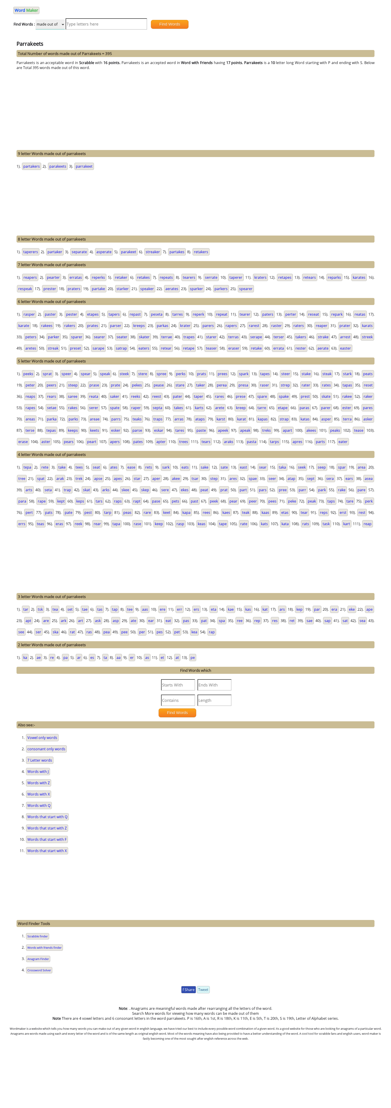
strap (284, 419)
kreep (241, 407)
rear (97, 523)
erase (23, 441)
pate (68, 512)
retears (309, 277)
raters (298, 325)
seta (48, 489)
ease (131, 467)
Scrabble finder (37, 936)
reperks (98, 277)
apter (161, 441)
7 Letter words (39, 760)
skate (326, 396)
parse (137, 430)
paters (267, 314)
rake (342, 489)
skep (145, 489)
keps (80, 501)
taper (198, 396)
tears (206, 441)
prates (92, 325)
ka (25, 657)
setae (51, 407)
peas (127, 512)
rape (42, 501)
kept (61, 501)
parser (115, 325)
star (137, 478)
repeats (166, 277)
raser (264, 385)
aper (156, 478)
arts (29, 489)
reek (78, 523)
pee (124, 631)
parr (302, 489)
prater (344, 325)
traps (157, 419)
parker (53, 336)
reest (156, 396)
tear (304, 512)
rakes (72, 407)
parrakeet (84, 166)
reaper (321, 325)
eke (352, 609)
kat (265, 609)
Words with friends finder (44, 948)
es (92, 657)
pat (204, 620)
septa (157, 407)
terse (30, 430)
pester (71, 314)
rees (206, 512)
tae (85, 609)
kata (285, 523)
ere (162, 609)
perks (181, 373)
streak (53, 348)
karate (23, 325)
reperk (198, 314)
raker (368, 396)
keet (166, 512)
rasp (180, 523)
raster (276, 325)
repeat (221, 314)
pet (177, 631)
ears (349, 478)
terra (347, 419)
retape (188, 348)
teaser (211, 348)
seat (96, 467)
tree (21, 478)
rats (305, 523)
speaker (147, 288)
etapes (93, 314)
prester (49, 288)
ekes (184, 489)
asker (368, 419)
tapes (265, 373)
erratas (75, 277)
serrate (211, 277)
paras (304, 407)
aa (119, 657)
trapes (189, 336)
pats (48, 512)
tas (100, 609)
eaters (143, 348)
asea (369, 478)
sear (263, 467)
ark (63, 620)
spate (114, 407)
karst (221, 419)
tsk (40, 609)
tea (55, 609)
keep (159, 523)
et (162, 657)
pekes (137, 385)
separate (79, 251)
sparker (196, 288)
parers (208, 325)
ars (282, 609)
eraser (233, 348)
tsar (195, 478)
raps (118, 501)
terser (279, 336)
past (194, 501)
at (177, 657)
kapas (263, 419)
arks (106, 489)
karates (359, 277)
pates (138, 441)
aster (45, 441)
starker (123, 288)
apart (287, 430)
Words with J (38, 771)
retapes (284, 277)
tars (99, 501)
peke (292, 501)
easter (345, 348)
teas (40, 523)
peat (204, 489)
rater (306, 385)
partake (98, 288)
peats (368, 373)
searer (99, 336)
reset (368, 385)
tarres (177, 314)
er (132, 657)
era (334, 609)
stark (347, 373)
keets (94, 430)
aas (145, 609)
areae (95, 419)
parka (52, 419)
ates (113, 467)
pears (69, 441)
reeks (135, 396)
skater (144, 336)
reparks (334, 277)
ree (240, 620)
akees (311, 430)
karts (199, 407)
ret (292, 620)
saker (114, 396)
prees (222, 373)
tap (115, 609)
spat (41, 478)
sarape (98, 348)
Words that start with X (47, 850)
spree (161, 373)
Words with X (38, 794)
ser (38, 631)
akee (176, 478)
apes (118, 478)
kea (194, 631)
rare (147, 512)
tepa (27, 467)
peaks (335, 430)
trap (67, 489)
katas (305, 419)
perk (369, 501)
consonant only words (46, 748)
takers (301, 336)
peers (51, 385)
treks (266, 430)
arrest (345, 336)
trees (183, 441)
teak (245, 512)
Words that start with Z (47, 828)
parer (326, 407)
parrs (116, 419)
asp (116, 620)
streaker (153, 251)
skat (86, 489)
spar (342, 467)
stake (306, 373)
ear (151, 620)
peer (253, 501)
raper (136, 407)
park (322, 489)
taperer (235, 277)
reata (93, 396)
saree (72, 396)
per (142, 631)
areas (30, 419)
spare (262, 396)
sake (204, 467)
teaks (137, 419)
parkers (221, 288)
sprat (47, 373)
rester (301, 348)
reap (368, 523)
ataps (200, 419)
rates (326, 385)
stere (142, 373)
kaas (265, 512)
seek (302, 467)
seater (122, 336)
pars (263, 489)
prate (115, 385)
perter (290, 314)
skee (125, 489)
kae (231, 609)
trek (79, 478)
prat (224, 489)
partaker (55, 251)
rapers (231, 325)
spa (222, 620)
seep (322, 467)
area (361, 467)
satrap (121, 348)
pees (272, 501)
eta (213, 609)
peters (30, 336)
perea (222, 385)
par (317, 609)
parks (73, 419)
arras (179, 419)
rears (51, 396)
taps (331, 501)
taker (200, 385)
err (179, 609)
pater (177, 396)
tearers (189, 277)
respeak (25, 288)
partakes (176, 251)
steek (124, 373)
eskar (158, 430)
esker (115, 430)
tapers (114, 314)
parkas (162, 325)
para (22, 501)
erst (343, 512)
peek (214, 501)
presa (243, 385)
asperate (104, 251)
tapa (116, 523)
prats (201, 373)
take (62, 467)
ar (79, 657)
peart (91, 441)
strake (323, 336)
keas (201, 523)
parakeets (57, 166)
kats (264, 523)
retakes (143, 277)
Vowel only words (42, 737)
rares (219, 396)
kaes (226, 512)
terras (233, 336)
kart (346, 523)
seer (272, 478)
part (243, 489)
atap (291, 478)
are (46, 620)
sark (165, 467)
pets (175, 501)
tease (358, 430)
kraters (260, 277)
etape (283, 407)
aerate (323, 348)
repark (337, 314)
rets (148, 467)
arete (219, 407)
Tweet (203, 989)
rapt (137, 501)
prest (305, 396)
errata (278, 348)
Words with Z (38, 782)
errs (21, 523)
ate (133, 620)
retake (256, 348)
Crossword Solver (39, 970)
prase (94, 385)
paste (201, 430)
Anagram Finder (38, 959)
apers (115, 441)
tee (130, 609)
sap (327, 620)
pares (368, 407)
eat (168, 620)
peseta (156, 314)
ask (98, 620)
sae (309, 620)
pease (159, 385)
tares (179, 430)
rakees (46, 325)
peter (30, 385)
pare (361, 489)
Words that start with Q (47, 816)
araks (228, 441)
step (214, 478)
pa (65, 657)
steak (326, 373)
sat (345, 620)
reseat (313, 314)
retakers (201, 251)
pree (283, 489)
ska (55, 631)
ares (233, 478)
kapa (186, 512)
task (326, 523)
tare (349, 501)
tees (79, 467)
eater (343, 441)
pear (233, 501)
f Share (189, 989)
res (275, 620)
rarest (254, 325)
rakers (69, 325)
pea (106, 631)
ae (39, 657)
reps (324, 512)
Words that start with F (47, 839)
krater (185, 325)
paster (50, 314)
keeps (73, 430)
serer (93, 407)
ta (105, 657)
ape (369, 609)
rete (44, 467)
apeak (245, 430)
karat (241, 419)
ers (196, 609)
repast (135, 314)
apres (297, 441)
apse (98, 478)
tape (223, 523)
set (70, 609)
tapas (347, 385)
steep (73, 385)
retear (166, 348)
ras (89, 631)
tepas (51, 430)
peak (312, 501)
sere (165, 489)
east (243, 467)
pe (193, 657)
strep (285, 385)
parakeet (128, 251)
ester (346, 407)
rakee (347, 396)
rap (212, 631)
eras (59, 523)
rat (72, 631)
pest (88, 512)
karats (367, 325)
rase (137, 523)
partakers (31, 166)
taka (282, 467)
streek (367, 336)
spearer (246, 288)
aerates (171, 288)
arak (60, 478)
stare (180, 385)
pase (156, 501)
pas (186, 620)
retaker (121, 277)
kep (299, 609)
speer (66, 373)
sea (362, 620)
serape (256, 336)
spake (284, 396)
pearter (53, 277)
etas (284, 512)
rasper (29, 314)
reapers (30, 277)
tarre (261, 407)
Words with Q (38, 805)
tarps (274, 441)
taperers (30, 251)
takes (178, 407)
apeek (223, 430)
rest (362, 512)
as (147, 657)
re (52, 657)
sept (311, 478)
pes (160, 631)
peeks (28, 373)
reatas (360, 314)
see (21, 631)
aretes (30, 348)
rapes (30, 407)
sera (330, 478)
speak (105, 373)
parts (320, 441)
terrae (166, 336)
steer (285, 373)
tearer (245, 314)
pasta (251, 441)
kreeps (139, 325)
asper (326, 419)
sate (224, 467)
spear (86, 373)
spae (253, 478)
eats (185, 467)
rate (243, 523)
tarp (107, 512)
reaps (30, 396)
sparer (76, 336)
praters (74, 288)
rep (257, 620)
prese (241, 396)
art (80, 620)
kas (248, 609)
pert (29, 512)
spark (243, 373)
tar (25, 609)
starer (211, 336)
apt (28, 620)
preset (75, 348)
